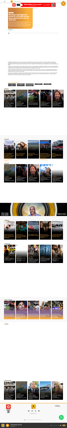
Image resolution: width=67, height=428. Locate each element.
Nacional (19, 176)
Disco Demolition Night (29, 85)
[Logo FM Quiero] (11, 1)
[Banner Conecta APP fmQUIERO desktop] (33, 5)
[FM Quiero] (4, 1)
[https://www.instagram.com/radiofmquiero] (35, 411)
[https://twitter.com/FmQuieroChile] (32, 411)
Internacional (7, 176)
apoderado (12, 85)
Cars (20, 85)
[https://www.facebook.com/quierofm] (28, 411)
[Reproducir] (63, 3)
